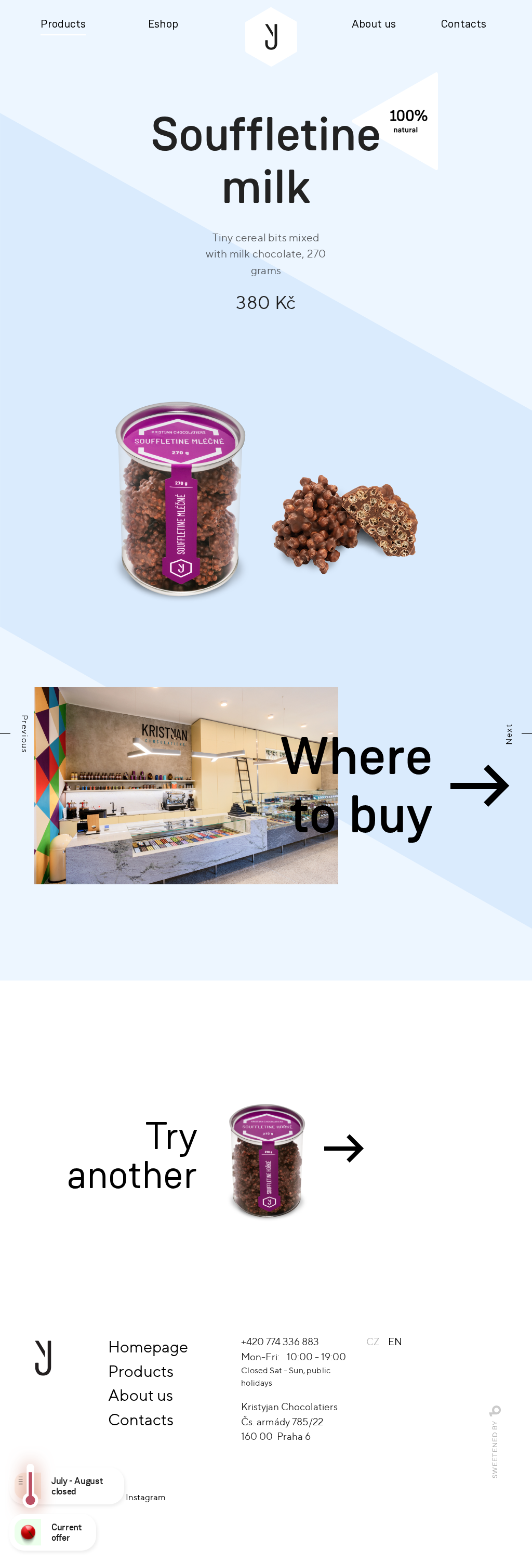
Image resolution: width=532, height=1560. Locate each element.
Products (63, 24)
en (395, 1342)
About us (374, 24)
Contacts (463, 24)
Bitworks (495, 1411)
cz (372, 1342)
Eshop (163, 24)
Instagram (146, 1497)
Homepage (148, 1346)
